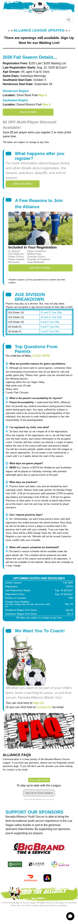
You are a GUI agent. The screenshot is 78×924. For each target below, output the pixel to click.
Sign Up (38, 702)
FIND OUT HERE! (22, 184)
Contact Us (44, 707)
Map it (43, 95)
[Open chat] (70, 916)
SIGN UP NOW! (28, 112)
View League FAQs (39, 780)
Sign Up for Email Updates (39, 793)
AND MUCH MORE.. (40, 268)
